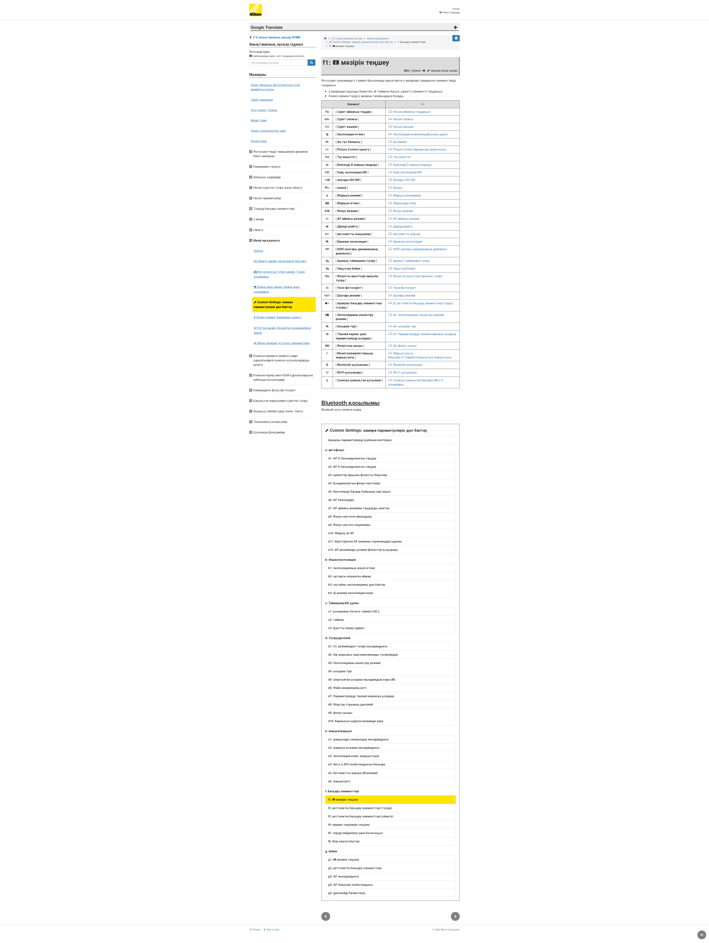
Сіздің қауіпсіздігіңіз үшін (268, 131)
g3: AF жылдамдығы (343, 876)
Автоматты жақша (406, 234)
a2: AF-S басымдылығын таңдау (352, 466)
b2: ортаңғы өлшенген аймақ (349, 576)
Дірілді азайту (402, 226)
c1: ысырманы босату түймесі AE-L (354, 611)
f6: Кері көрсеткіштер (343, 841)
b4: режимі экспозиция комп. (351, 593)
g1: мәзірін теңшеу (343, 859)
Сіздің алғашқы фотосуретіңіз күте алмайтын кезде (275, 87)
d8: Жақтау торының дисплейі (350, 704)
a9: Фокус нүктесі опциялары (349, 525)
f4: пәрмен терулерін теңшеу (349, 824)
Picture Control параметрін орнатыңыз (419, 149)
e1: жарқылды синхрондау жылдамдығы (358, 739)
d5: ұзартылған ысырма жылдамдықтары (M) (361, 679)
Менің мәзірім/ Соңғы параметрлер (282, 343)
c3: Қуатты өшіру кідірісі (346, 628)
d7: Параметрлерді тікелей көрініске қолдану (424, 334)
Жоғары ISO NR (404, 180)
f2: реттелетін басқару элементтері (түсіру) (423, 303)
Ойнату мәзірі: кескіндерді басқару (280, 261)
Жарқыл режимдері (407, 195)
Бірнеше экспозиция (407, 241)
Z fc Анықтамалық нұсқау (347, 38)
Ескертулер (259, 141)
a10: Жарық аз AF (341, 533)
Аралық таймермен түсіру (411, 261)
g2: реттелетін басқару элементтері (354, 868)
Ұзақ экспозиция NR (407, 172)
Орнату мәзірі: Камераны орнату (277, 317)
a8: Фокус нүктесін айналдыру (350, 516)
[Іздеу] (311, 62)
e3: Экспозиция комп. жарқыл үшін (353, 756)
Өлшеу (397, 187)
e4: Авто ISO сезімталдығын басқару (356, 764)
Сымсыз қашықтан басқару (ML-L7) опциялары (415, 382)
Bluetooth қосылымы (407, 364)
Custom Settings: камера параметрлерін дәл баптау (273, 304)
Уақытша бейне (404, 268)
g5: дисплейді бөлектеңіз (346, 893)
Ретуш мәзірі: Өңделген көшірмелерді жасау (282, 330)
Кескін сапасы (403, 119)
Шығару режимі (404, 295)
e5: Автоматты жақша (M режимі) (353, 773)
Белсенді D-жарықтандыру (412, 164)
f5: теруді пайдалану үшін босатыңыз (355, 833)
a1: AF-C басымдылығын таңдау (352, 458)
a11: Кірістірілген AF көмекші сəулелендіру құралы (365, 541)
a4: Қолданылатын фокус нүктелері (354, 483)
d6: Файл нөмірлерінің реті (347, 688)
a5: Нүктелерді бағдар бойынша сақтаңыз (359, 491)
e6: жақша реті (339, 781)
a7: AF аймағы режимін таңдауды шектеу (358, 508)
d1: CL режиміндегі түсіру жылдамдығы (357, 646)
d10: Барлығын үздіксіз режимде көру (355, 721)
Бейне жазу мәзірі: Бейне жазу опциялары (277, 289)
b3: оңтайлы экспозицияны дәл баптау (356, 584)
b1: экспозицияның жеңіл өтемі (351, 568)
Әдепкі (258, 251)
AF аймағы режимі (406, 218)
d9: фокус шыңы (405, 345)
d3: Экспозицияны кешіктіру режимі (418, 315)
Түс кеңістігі (401, 157)
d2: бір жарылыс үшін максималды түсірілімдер (363, 654)
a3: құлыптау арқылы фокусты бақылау (357, 475)
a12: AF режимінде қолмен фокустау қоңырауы (363, 549)
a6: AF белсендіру (341, 500)
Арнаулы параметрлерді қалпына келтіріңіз (360, 440)
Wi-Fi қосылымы (405, 372)
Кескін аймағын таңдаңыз (411, 111)
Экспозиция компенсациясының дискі (420, 134)
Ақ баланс (400, 142)
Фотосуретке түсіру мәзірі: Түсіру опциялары (279, 274)
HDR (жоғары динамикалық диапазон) (420, 249)
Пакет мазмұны (262, 99)
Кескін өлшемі (403, 126)
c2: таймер (336, 619)
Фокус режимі (403, 211)
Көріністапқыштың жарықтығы (428, 357)
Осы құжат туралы (264, 110)
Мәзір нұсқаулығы (378, 38)
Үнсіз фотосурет (404, 287)
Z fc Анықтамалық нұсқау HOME (277, 37)
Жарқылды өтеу (404, 203)
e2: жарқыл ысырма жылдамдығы (353, 747)
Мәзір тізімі (258, 120)
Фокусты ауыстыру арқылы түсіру (417, 276)
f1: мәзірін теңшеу (343, 799)
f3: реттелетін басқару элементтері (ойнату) (360, 816)
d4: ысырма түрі (404, 326)
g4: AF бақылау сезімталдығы (350, 884)
